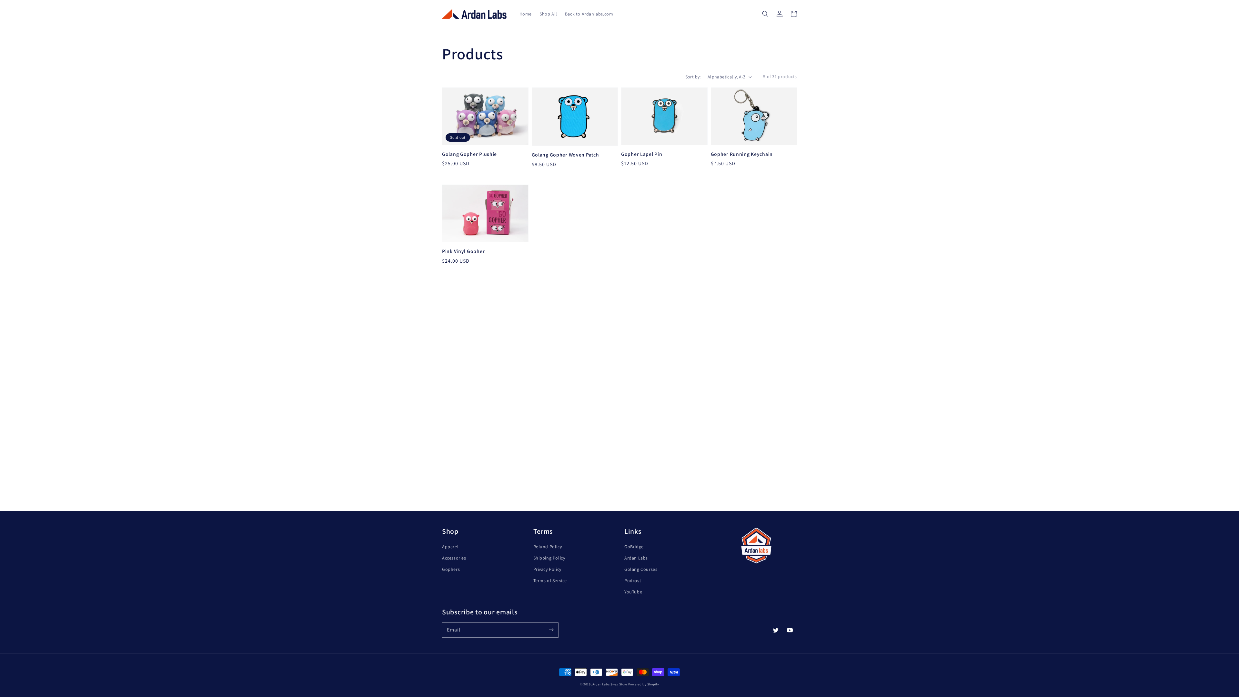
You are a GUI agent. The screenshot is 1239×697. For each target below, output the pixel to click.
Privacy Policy (547, 569)
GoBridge (634, 547)
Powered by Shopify (643, 684)
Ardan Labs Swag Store (609, 684)
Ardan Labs (636, 558)
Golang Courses (640, 569)
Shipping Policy (549, 558)
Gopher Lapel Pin (641, 154)
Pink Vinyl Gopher (463, 251)
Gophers (451, 569)
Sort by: (693, 77)
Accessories (454, 558)
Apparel (450, 547)
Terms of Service (550, 580)
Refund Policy (547, 547)
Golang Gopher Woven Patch (565, 154)
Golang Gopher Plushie (469, 154)
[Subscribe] (551, 630)
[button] (765, 14)
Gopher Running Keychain (742, 154)
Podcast (632, 580)
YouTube (633, 592)
